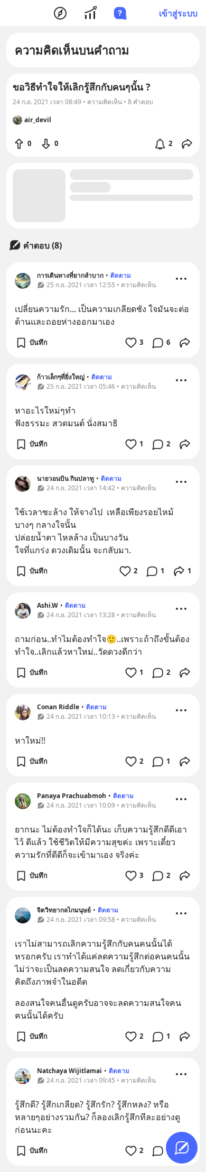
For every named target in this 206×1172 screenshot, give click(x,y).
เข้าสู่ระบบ (178, 13)
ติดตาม (120, 275)
